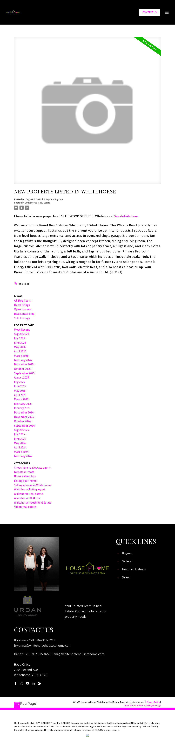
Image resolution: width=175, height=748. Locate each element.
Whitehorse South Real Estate (32, 502)
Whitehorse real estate (28, 494)
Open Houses (22, 309)
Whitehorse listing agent (29, 489)
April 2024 (20, 447)
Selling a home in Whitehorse (32, 485)
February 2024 (23, 456)
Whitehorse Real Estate (37, 202)
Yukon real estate (25, 507)
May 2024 (20, 443)
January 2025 (22, 408)
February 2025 (23, 403)
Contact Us (150, 12)
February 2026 (23, 360)
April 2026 (20, 351)
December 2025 (23, 364)
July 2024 (19, 434)
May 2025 (19, 390)
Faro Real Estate (24, 472)
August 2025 (21, 377)
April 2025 (20, 395)
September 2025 (24, 373)
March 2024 (21, 451)
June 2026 (20, 342)
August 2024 (21, 430)
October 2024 (22, 421)
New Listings (22, 305)
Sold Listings (22, 318)
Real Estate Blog (24, 313)
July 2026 (19, 338)
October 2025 (22, 369)
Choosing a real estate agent (32, 467)
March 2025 (21, 399)
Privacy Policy (153, 702)
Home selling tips (25, 476)
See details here (126, 216)
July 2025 (19, 382)
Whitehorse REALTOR (27, 498)
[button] (149, 12)
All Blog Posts (22, 300)
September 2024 (24, 425)
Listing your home (25, 480)
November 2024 (24, 417)
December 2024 (24, 412)
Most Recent (22, 329)
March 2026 (21, 355)
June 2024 (20, 438)
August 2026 (21, 334)
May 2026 (20, 347)
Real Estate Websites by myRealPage (143, 705)
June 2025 (20, 386)
